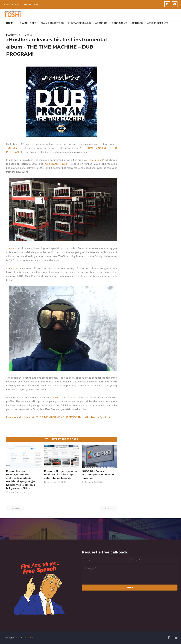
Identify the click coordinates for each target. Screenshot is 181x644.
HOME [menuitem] (9, 23)
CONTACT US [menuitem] (119, 23)
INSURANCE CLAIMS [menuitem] (79, 23)
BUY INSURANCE (31, 4)
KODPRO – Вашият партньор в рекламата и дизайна (98, 474)
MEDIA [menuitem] (28, 35)
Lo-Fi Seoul (96, 159)
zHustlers (14, 148)
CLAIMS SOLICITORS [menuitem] (52, 23)
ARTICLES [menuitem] (137, 23)
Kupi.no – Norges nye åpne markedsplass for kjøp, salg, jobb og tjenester (61, 474)
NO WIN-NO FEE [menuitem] (27, 23)
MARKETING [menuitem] (13, 35)
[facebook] (167, 4)
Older (107, 508)
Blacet (71, 397)
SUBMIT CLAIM (11, 4)
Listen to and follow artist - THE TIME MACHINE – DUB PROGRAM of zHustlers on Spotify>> (58, 417)
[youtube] (174, 4)
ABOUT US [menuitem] (101, 23)
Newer (16, 508)
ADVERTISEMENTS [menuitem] (157, 23)
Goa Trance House (56, 163)
